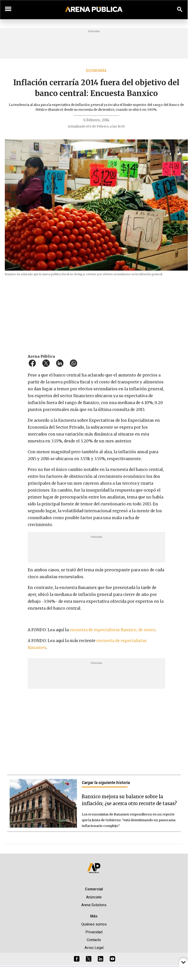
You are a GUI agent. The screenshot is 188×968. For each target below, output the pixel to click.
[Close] (121, 448)
